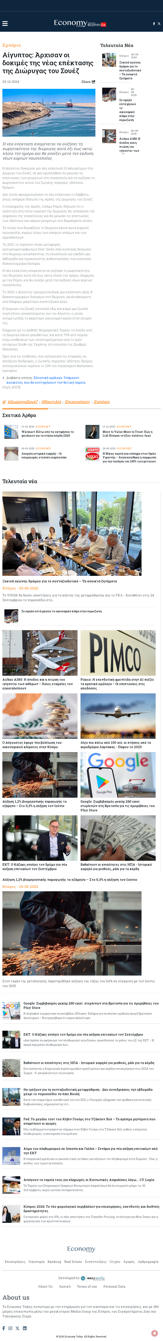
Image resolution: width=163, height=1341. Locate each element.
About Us (45, 1286)
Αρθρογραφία (148, 1262)
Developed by (69, 1278)
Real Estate (73, 1262)
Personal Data (114, 1286)
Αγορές (129, 1262)
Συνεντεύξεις (96, 1262)
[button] (5, 23)
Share (86, 82)
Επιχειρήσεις (15, 1262)
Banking (54, 1262)
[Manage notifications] (154, 1333)
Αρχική (65, 1286)
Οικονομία (36, 1262)
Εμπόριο (11, 45)
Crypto (115, 1262)
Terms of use (87, 1286)
